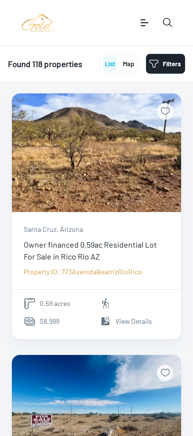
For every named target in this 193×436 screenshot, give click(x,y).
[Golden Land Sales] (38, 23)
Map (128, 64)
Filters (172, 64)
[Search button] (167, 22)
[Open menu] (144, 23)
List (110, 64)
